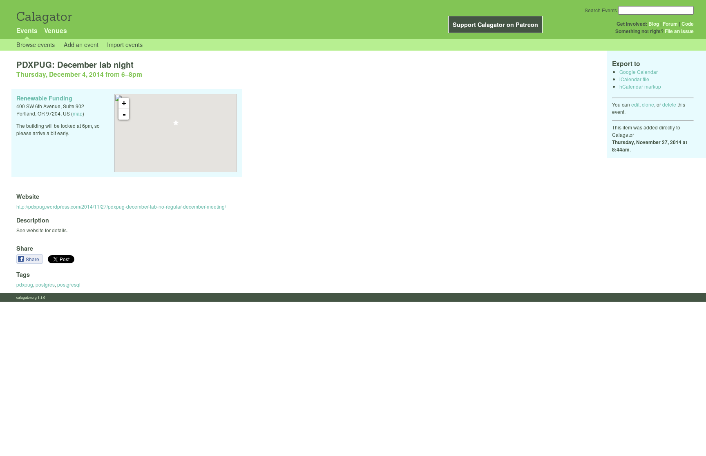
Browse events (35, 44)
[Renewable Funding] (176, 125)
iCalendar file (634, 79)
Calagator (43, 16)
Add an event (81, 44)
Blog (653, 23)
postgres (45, 284)
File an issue (679, 31)
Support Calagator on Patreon (495, 24)
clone (648, 104)
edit (635, 104)
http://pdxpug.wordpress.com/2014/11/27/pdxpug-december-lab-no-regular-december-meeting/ (121, 206)
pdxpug (24, 284)
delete (669, 104)
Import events (125, 44)
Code (687, 23)
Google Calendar (638, 71)
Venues (55, 30)
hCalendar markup (640, 86)
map (78, 113)
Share (33, 259)
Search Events (601, 10)
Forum (670, 23)
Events (27, 30)
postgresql (68, 284)
